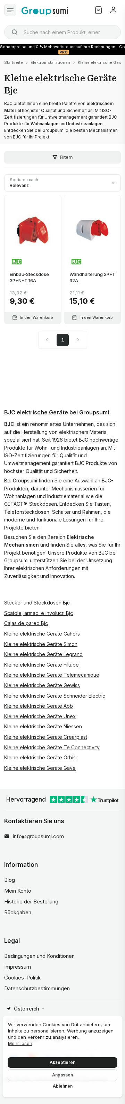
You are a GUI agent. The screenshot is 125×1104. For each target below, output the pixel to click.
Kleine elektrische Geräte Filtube (41, 665)
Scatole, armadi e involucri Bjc (38, 613)
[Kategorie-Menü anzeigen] (10, 10)
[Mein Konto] (113, 9)
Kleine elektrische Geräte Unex (40, 716)
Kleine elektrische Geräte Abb (38, 706)
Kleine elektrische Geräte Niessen (43, 726)
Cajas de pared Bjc (26, 623)
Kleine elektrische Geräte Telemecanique (51, 675)
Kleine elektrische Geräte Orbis (40, 757)
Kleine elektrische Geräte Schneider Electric (54, 696)
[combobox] (62, 32)
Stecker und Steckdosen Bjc (37, 603)
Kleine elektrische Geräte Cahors (42, 634)
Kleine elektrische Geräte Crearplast (45, 737)
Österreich (26, 1009)
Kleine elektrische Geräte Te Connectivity (52, 747)
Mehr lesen (20, 1043)
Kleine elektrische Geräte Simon (40, 644)
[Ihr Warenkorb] (98, 9)
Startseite (13, 62)
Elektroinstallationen (50, 62)
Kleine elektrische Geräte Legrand (43, 654)
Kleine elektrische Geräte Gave (40, 768)
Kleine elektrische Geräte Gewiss (42, 685)
